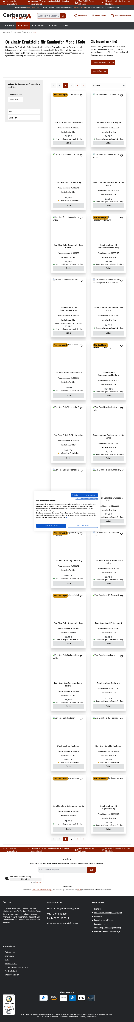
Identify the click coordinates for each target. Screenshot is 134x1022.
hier (66, 517)
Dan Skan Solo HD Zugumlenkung (108, 807)
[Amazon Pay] (53, 998)
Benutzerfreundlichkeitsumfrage (107, 931)
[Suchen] (63, 15)
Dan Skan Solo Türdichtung (68, 182)
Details (68, 143)
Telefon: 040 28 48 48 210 (103, 63)
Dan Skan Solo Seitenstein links (68, 623)
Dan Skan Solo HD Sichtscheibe (68, 435)
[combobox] (48, 15)
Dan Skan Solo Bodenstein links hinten (68, 246)
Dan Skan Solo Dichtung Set (109, 122)
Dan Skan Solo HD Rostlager (108, 746)
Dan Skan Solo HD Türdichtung (68, 122)
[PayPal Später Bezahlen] (44, 998)
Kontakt (97, 909)
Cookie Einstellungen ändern (16, 967)
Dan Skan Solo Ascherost (108, 683)
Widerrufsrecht (11, 964)
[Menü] (13, 996)
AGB (79, 890)
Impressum (9, 956)
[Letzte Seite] (83, 85)
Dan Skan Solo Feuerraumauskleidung (108, 374)
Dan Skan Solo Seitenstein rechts (68, 806)
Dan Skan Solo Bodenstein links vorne (108, 309)
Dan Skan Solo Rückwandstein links (108, 499)
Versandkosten (61, 1014)
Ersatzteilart (14, 100)
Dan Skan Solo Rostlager (68, 746)
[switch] (8, 1012)
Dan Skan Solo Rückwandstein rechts (68, 684)
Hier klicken (25, 879)
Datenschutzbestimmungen (42, 890)
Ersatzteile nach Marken (103, 920)
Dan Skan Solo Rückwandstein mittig (108, 561)
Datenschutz (10, 952)
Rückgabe (98, 916)
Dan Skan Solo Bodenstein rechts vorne (108, 183)
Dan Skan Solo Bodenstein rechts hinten (108, 436)
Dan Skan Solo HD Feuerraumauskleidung (108, 246)
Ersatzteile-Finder (101, 924)
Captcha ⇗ (37, 882)
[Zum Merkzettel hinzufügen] (81, 95)
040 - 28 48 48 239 (35, 7)
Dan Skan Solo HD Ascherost (108, 623)
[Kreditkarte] (90, 998)
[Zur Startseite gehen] (17, 16)
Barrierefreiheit (11, 971)
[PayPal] (72, 998)
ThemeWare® (91, 1017)
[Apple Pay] (81, 998)
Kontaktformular (79, 7)
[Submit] (91, 870)
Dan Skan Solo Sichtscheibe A (68, 373)
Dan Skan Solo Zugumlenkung (68, 560)
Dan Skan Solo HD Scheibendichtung (68, 309)
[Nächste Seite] (77, 85)
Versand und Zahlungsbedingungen (108, 913)
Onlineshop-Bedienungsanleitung (107, 928)
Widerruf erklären (12, 975)
